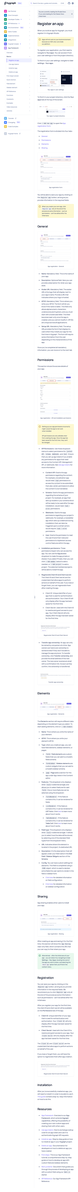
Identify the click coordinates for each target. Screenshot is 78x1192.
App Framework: (48, 1115)
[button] (21, 19)
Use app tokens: (48, 1130)
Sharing (45, 148)
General (44, 136)
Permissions (46, 140)
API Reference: (47, 1178)
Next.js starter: (47, 1167)
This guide (41, 1096)
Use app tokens (64, 465)
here (59, 811)
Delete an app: (47, 1146)
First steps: (46, 1155)
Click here (49, 877)
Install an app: (47, 1139)
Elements (45, 144)
